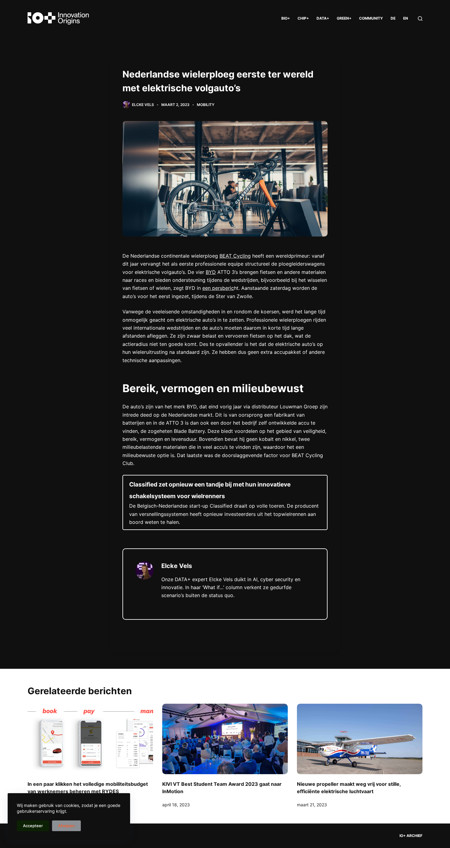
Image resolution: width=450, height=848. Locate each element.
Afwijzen (66, 825)
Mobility (205, 104)
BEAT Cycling (235, 256)
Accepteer (33, 825)
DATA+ (323, 18)
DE (393, 18)
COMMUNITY (371, 18)
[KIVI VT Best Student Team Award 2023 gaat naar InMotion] (225, 739)
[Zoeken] (420, 18)
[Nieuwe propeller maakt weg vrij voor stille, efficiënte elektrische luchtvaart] (359, 739)
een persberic (218, 288)
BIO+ (285, 18)
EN (405, 18)
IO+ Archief (410, 835)
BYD (211, 272)
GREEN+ (344, 18)
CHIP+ (303, 18)
